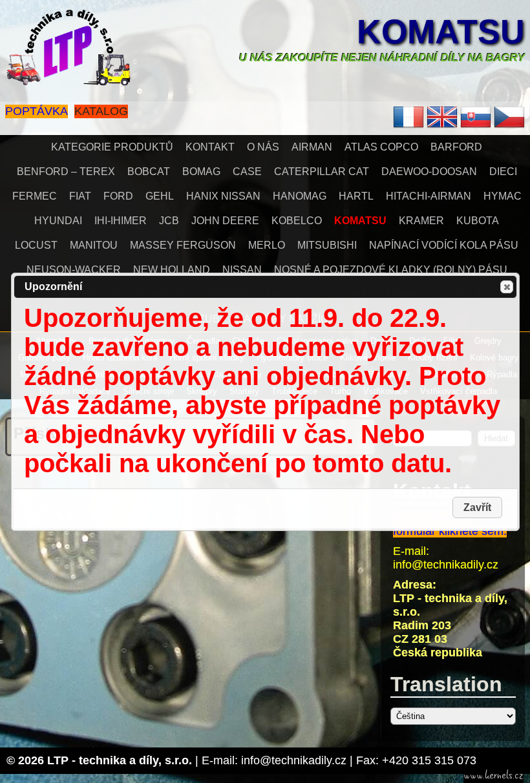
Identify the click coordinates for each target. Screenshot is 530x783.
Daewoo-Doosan (429, 171)
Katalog (101, 111)
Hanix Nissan (223, 196)
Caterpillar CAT (321, 171)
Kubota (477, 220)
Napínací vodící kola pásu (443, 245)
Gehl (159, 196)
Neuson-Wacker (73, 269)
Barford (456, 146)
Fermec (34, 196)
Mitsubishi (327, 245)
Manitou (94, 245)
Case (247, 171)
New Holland (171, 269)
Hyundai (58, 220)
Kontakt (210, 146)
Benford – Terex (66, 171)
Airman (312, 146)
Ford (118, 196)
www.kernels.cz (493, 775)
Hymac (502, 196)
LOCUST (36, 245)
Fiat (80, 196)
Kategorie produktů (112, 146)
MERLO (266, 245)
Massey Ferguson (183, 245)
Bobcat (148, 171)
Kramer (421, 220)
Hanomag (299, 196)
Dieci (503, 171)
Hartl (356, 196)
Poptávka (36, 111)
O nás (263, 146)
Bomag (201, 171)
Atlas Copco (381, 146)
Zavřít (506, 286)
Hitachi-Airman (428, 196)
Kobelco (296, 220)
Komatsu (441, 31)
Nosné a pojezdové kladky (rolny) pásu (390, 269)
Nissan (242, 269)
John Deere (225, 220)
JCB (169, 220)
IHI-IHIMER (120, 220)
